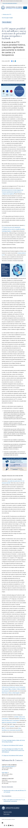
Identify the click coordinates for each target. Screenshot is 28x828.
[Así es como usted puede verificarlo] (11, 2)
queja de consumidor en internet (9, 722)
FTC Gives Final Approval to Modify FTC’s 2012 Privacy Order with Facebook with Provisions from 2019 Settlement (13, 750)
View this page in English (7, 17)
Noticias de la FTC (7, 14)
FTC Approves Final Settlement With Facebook (12, 745)
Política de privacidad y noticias (8, 819)
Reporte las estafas (8, 812)
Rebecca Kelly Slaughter (14, 692)
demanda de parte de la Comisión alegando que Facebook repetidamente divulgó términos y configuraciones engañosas (12, 192)
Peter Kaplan (5, 772)
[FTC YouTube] (10, 825)
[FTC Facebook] (2, 823)
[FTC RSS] (13, 825)
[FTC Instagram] (4, 825)
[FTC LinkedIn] (8, 825)
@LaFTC (4, 728)
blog (20, 728)
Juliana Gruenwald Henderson (8, 766)
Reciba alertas (7, 814)
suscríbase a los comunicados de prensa (11, 730)
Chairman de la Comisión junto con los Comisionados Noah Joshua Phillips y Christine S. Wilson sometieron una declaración (14, 689)
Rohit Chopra (5, 692)
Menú (25, 7)
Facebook (12, 726)
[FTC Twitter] (6, 825)
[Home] (12, 9)
